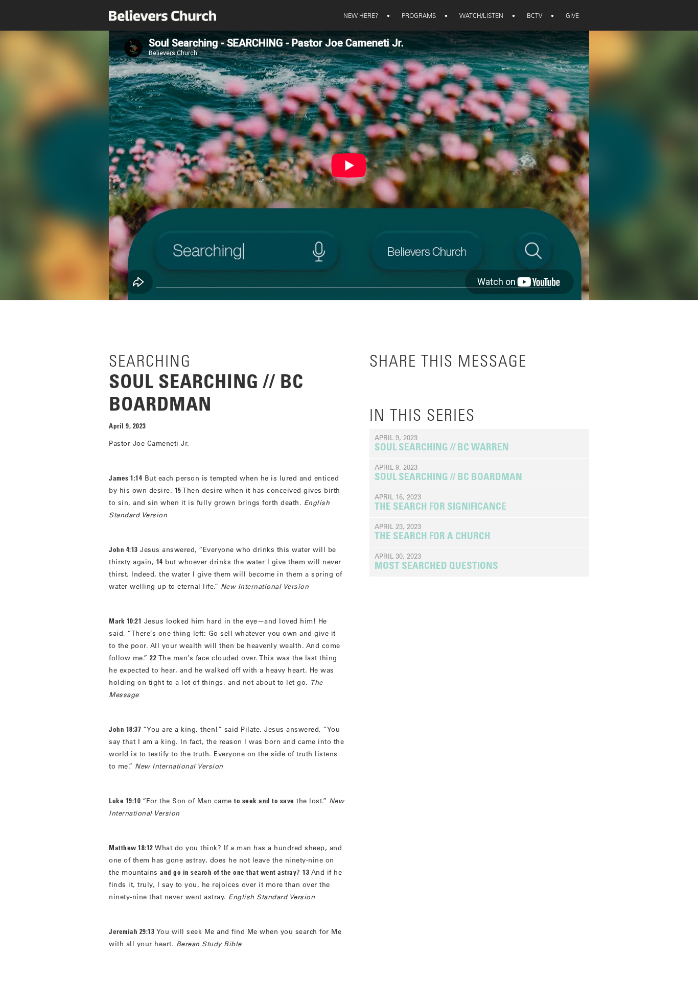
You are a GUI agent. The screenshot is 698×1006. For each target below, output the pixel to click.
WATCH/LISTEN (474, 15)
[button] (360, 15)
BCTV (528, 15)
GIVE (565, 15)
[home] (162, 15)
